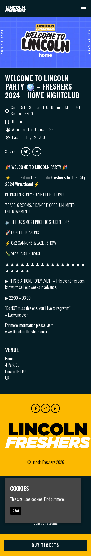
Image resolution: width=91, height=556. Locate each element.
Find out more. (54, 499)
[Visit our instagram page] (45, 408)
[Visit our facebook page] (36, 151)
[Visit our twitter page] (25, 151)
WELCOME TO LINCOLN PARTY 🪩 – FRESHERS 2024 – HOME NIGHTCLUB (42, 86)
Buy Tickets (45, 545)
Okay (15, 510)
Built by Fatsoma (46, 523)
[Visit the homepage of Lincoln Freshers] (15, 8)
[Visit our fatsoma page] (55, 408)
